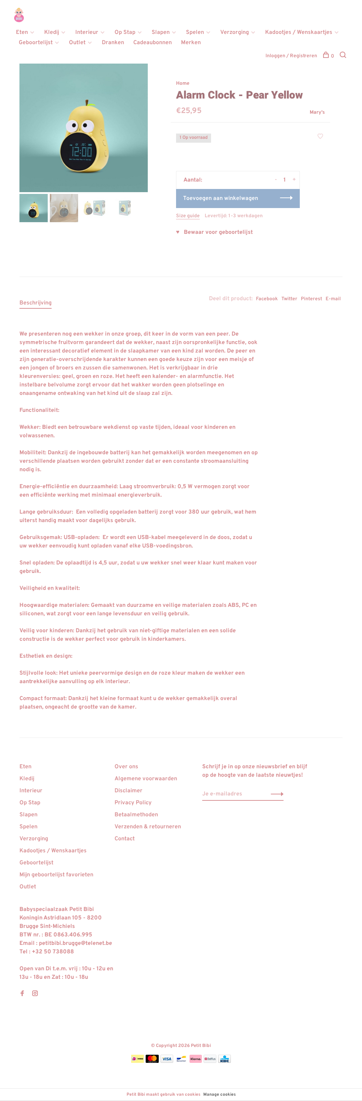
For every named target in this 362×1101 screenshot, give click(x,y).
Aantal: (192, 180)
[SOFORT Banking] (195, 1061)
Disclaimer (128, 790)
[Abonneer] (275, 794)
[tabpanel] (83, 128)
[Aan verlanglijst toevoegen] (320, 137)
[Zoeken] (344, 56)
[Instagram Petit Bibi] (35, 994)
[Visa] (167, 1061)
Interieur (86, 32)
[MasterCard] (152, 1061)
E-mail (333, 299)
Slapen (161, 32)
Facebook (267, 299)
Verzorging (234, 32)
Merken (191, 42)
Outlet (77, 42)
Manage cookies (219, 1094)
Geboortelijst (36, 42)
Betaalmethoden (136, 814)
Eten (22, 32)
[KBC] (224, 1061)
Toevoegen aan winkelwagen (220, 198)
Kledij (51, 32)
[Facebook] (22, 994)
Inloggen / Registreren (291, 56)
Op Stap (125, 32)
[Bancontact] (181, 1061)
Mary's (317, 112)
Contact (125, 838)
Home (182, 84)
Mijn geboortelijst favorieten (56, 874)
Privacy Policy (133, 802)
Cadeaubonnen (152, 42)
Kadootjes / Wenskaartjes (298, 32)
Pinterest (311, 299)
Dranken (113, 42)
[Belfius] (210, 1061)
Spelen (195, 32)
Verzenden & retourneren (148, 826)
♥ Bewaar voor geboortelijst (214, 232)
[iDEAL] (137, 1061)
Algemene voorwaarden (146, 778)
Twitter (289, 299)
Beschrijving (35, 303)
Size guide (188, 216)
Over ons (126, 766)
